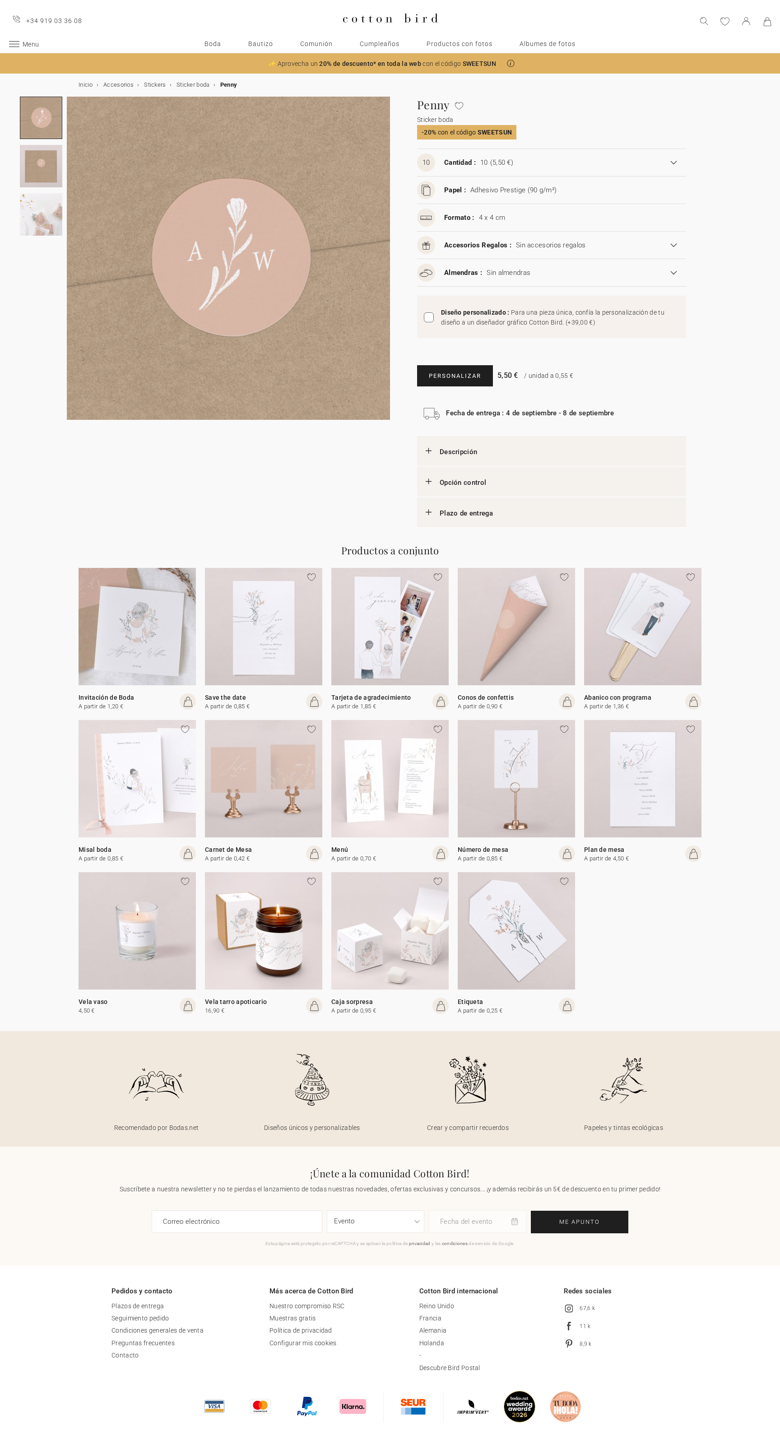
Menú (339, 849)
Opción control (463, 483)
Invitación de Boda (106, 697)
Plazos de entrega (137, 1306)
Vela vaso (93, 1001)
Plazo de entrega (466, 513)
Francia (430, 1318)
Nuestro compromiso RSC (307, 1306)
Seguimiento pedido (140, 1318)
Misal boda (95, 849)
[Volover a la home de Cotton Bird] (390, 30)
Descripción (458, 452)
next (72, 263)
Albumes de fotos (548, 43)
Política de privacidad (300, 1330)
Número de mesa (483, 849)
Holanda (431, 1343)
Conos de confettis (486, 697)
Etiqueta (470, 1001)
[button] (510, 63)
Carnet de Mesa (228, 849)
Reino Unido (436, 1306)
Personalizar (455, 375)
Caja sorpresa (352, 1001)
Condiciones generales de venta (157, 1330)
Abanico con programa (617, 697)
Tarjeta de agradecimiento (371, 697)
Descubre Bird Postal (449, 1367)
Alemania (432, 1330)
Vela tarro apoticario (236, 1001)
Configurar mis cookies (303, 1343)
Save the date (225, 697)
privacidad (420, 1243)
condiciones (455, 1243)
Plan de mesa (604, 849)
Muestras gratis (292, 1318)
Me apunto (579, 1221)
